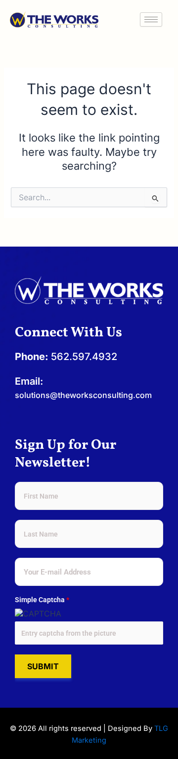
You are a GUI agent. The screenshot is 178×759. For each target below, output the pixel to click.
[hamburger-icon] (151, 19)
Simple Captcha (42, 600)
